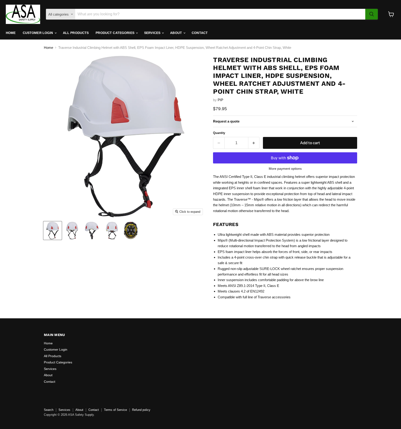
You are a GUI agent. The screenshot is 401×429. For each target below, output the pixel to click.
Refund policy (141, 410)
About (176, 33)
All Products (76, 33)
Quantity (219, 133)
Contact (200, 33)
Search (48, 410)
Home (11, 33)
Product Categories (115, 33)
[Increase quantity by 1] (254, 143)
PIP (220, 100)
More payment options (285, 168)
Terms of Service (115, 410)
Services (152, 33)
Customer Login (38, 33)
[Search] (371, 14)
